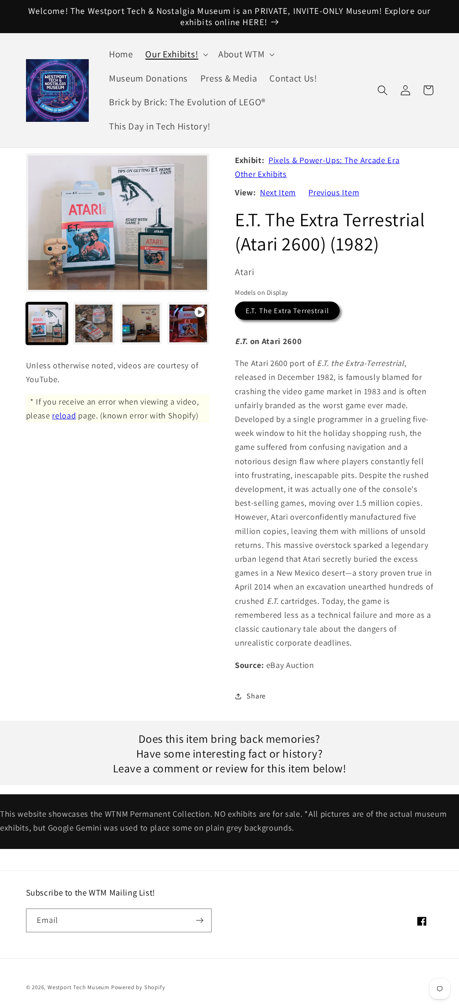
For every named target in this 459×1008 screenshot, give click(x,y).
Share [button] (256, 696)
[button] (175, 54)
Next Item (278, 192)
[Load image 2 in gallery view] (94, 323)
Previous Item (333, 192)
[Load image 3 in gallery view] (141, 323)
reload (64, 415)
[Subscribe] (199, 921)
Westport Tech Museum (78, 987)
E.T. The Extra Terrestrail (287, 310)
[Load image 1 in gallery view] (47, 323)
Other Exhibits (261, 173)
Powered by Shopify (138, 987)
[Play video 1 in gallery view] (188, 323)
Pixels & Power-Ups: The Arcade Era (333, 160)
